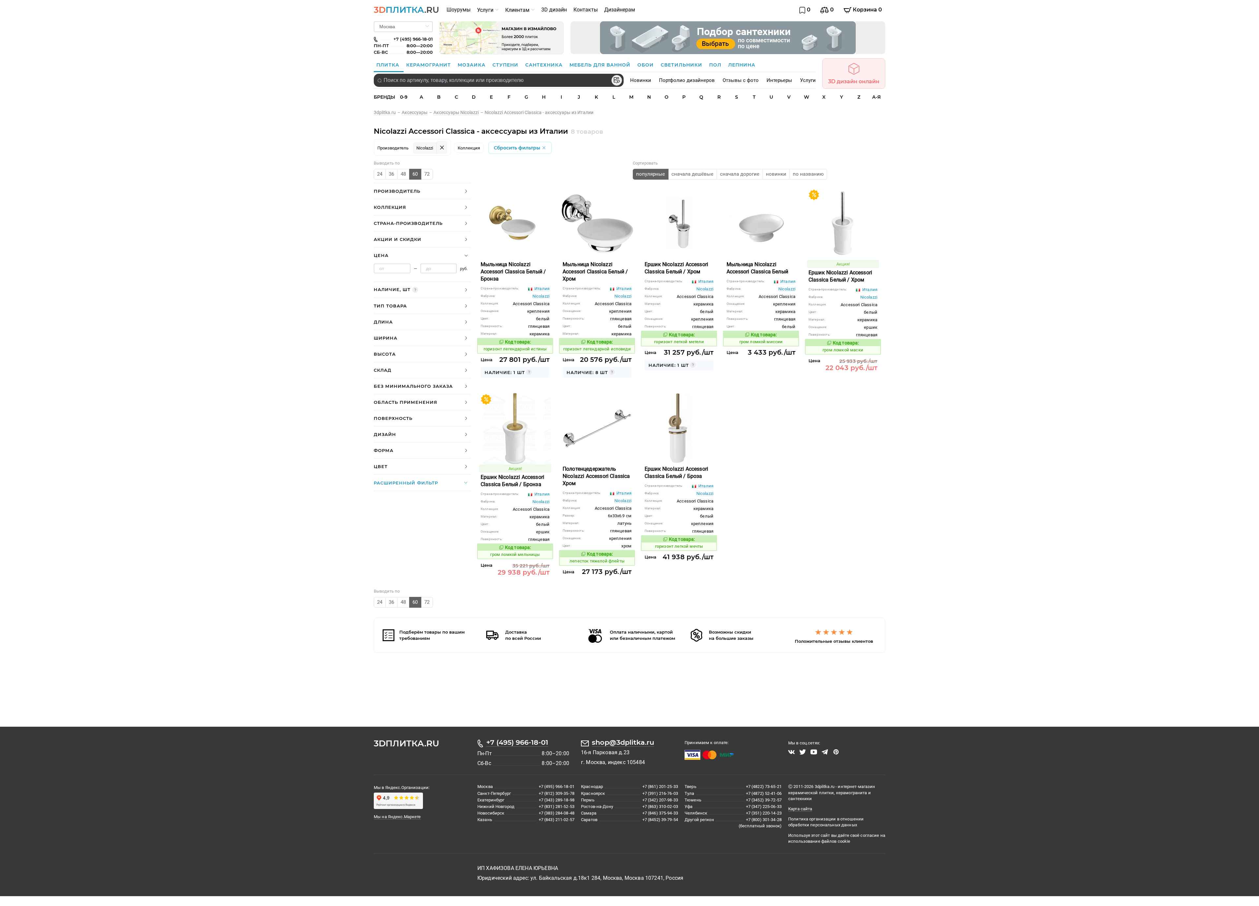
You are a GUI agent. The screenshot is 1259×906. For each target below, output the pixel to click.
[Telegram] (825, 751)
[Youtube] (813, 751)
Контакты (585, 10)
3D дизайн (554, 10)
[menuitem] (458, 10)
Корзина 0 (866, 10)
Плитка (388, 65)
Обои (646, 65)
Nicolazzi (541, 295)
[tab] (422, 190)
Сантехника (544, 65)
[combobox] (499, 80)
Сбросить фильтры (518, 147)
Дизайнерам (619, 10)
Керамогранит (429, 65)
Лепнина (741, 65)
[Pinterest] (836, 751)
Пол (716, 65)
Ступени (506, 65)
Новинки (640, 80)
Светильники (682, 65)
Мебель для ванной (601, 65)
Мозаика (472, 65)
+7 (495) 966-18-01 (517, 741)
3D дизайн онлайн (853, 81)
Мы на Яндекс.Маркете (397, 815)
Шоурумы (458, 10)
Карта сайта (800, 807)
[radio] (380, 173)
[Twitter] (802, 751)
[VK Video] (791, 751)
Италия (541, 287)
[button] (422, 190)
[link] (388, 112)
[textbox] (499, 80)
